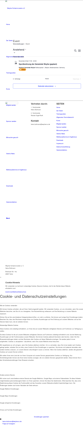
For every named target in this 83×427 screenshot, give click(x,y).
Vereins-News (60, 134)
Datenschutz (22, 292)
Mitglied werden (61, 124)
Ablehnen (15, 292)
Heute (47, 78)
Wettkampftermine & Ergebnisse (66, 137)
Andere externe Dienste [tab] (7, 375)
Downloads (59, 140)
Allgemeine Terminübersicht (65, 117)
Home (58, 107)
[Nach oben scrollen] (0, 277)
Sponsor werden (61, 127)
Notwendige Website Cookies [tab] (9, 325)
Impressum (59, 143)
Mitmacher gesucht (62, 130)
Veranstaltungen (18, 44)
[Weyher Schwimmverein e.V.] (21, 8)
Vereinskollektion (61, 150)
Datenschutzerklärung (63, 147)
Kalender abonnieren (45, 86)
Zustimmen (8, 292)
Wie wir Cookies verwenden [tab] (8, 305)
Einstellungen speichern (41, 417)
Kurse (58, 120)
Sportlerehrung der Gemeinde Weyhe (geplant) (38, 64)
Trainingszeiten (61, 114)
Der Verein (59, 111)
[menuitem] (42, 24)
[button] (43, 52)
